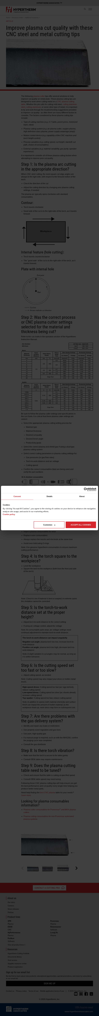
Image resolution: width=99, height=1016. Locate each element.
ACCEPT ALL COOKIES (81, 525)
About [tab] (82, 496)
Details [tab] (50, 496)
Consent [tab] (17, 496)
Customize (47, 525)
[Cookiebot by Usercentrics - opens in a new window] (85, 489)
